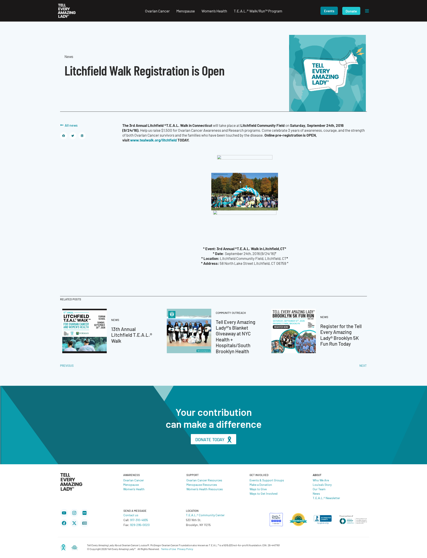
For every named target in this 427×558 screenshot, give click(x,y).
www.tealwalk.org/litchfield (153, 139)
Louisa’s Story (322, 484)
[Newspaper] (85, 523)
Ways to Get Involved (264, 493)
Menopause (131, 484)
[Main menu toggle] (367, 11)
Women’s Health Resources (204, 489)
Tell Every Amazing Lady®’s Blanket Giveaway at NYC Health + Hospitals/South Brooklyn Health (235, 336)
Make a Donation (261, 484)
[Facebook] (64, 523)
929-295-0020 (140, 525)
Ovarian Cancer (133, 480)
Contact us (130, 515)
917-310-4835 (139, 520)
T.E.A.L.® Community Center (205, 515)
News (316, 493)
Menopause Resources (201, 484)
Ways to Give (258, 489)
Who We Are (321, 480)
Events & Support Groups (267, 480)
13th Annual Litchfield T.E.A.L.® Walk (131, 335)
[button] (329, 11)
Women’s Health (134, 489)
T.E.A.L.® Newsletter (326, 498)
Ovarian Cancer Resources (204, 480)
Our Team (319, 489)
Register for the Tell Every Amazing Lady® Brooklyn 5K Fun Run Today (341, 335)
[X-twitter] (74, 523)
